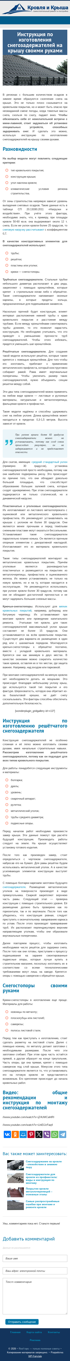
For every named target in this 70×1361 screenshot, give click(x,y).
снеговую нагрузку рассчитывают (23, 229)
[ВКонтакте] (7, 1134)
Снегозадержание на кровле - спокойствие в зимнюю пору (44, 1164)
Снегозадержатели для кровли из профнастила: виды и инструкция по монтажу (41, 1178)
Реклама (35, 1340)
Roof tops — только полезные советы (39, 1348)
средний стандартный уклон (49, 461)
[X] (39, 1134)
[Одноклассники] (15, 1134)
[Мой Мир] (23, 1134)
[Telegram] (62, 1134)
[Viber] (46, 1134)
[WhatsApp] (54, 1134)
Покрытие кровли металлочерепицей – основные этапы (39, 1191)
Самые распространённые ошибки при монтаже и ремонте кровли (42, 1204)
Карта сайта (34, 1332)
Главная (15, 1332)
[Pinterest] (31, 1134)
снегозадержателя (14, 887)
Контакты (54, 1332)
